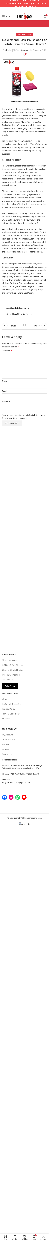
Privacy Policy (8, 709)
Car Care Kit (7, 679)
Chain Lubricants (9, 660)
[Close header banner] (45, 3)
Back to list (24, 325)
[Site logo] (24, 16)
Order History (8, 739)
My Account (7, 734)
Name (5, 380)
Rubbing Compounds (11, 675)
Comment (7, 350)
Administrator (22, 50)
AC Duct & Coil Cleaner (12, 665)
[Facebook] (4, 797)
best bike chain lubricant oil (18, 308)
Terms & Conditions (11, 713)
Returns (5, 749)
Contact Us (7, 754)
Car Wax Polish (25, 34)
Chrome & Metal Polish (12, 670)
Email (5, 391)
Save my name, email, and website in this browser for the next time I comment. (23, 416)
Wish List (6, 744)
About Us (6, 699)
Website (6, 401)
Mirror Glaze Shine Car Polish (19, 314)
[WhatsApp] (17, 797)
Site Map (6, 718)
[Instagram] (11, 797)
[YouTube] (24, 797)
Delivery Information (11, 704)
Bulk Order (10, 686)
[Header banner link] (20, 3)
